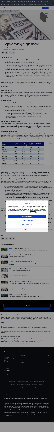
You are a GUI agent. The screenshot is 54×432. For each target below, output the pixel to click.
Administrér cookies (27, 225)
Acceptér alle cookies (27, 217)
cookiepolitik (42, 211)
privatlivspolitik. (28, 212)
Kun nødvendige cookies (27, 221)
